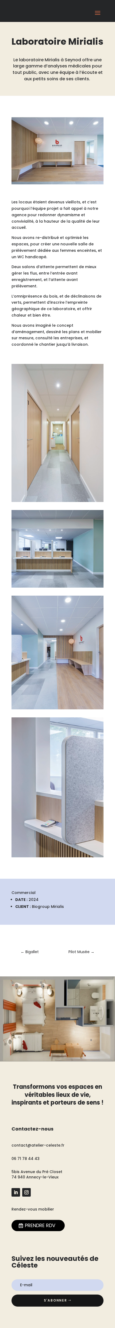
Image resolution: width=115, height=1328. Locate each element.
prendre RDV (40, 1225)
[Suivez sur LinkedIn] (15, 1192)
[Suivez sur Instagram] (26, 1192)
